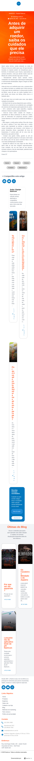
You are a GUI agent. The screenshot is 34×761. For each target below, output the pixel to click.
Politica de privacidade (9, 714)
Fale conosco (6, 712)
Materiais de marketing (9, 710)
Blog (3, 707)
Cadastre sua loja (7, 705)
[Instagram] (12, 687)
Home (4, 696)
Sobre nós (5, 703)
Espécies (5, 701)
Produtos (5, 699)
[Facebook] (4, 687)
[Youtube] (8, 687)
